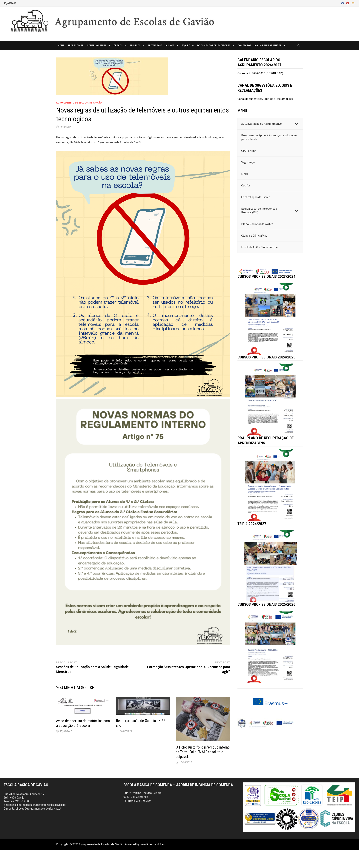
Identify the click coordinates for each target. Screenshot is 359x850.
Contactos (244, 45)
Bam (162, 844)
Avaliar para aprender (267, 45)
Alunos (169, 45)
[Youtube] (348, 3)
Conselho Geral (96, 45)
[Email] (353, 3)
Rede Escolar (76, 45)
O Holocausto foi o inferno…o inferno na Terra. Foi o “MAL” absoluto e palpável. (203, 752)
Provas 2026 (155, 45)
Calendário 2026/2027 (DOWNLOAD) (260, 73)
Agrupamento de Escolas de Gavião (79, 102)
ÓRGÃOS (117, 45)
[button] (270, 319)
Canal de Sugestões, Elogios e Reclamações (265, 99)
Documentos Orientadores (213, 45)
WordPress (147, 844)
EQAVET (186, 45)
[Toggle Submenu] (296, 123)
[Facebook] (342, 3)
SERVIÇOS (135, 45)
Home (61, 45)
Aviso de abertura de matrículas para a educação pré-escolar (83, 723)
